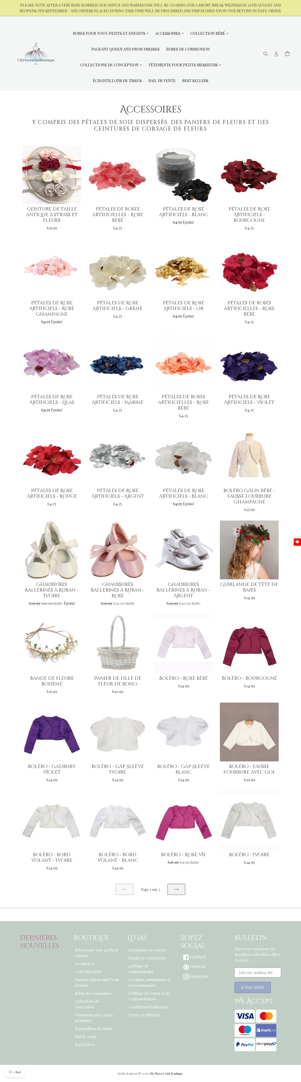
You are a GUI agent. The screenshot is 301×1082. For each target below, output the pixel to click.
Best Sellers (85, 1044)
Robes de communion (93, 993)
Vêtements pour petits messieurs (94, 1017)
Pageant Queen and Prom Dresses (97, 982)
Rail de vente (86, 1036)
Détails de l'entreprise (147, 957)
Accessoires (85, 963)
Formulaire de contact (147, 949)
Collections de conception (87, 1004)
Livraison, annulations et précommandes (149, 982)
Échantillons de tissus (93, 1028)
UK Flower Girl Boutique (166, 1073)
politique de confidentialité (140, 968)
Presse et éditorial (143, 1014)
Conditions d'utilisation (148, 1006)
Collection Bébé (88, 971)
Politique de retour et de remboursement (149, 996)
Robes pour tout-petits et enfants (96, 952)
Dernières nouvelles (39, 942)
